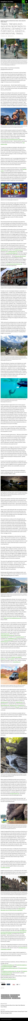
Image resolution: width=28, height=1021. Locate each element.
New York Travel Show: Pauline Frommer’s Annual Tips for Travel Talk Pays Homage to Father (14, 1011)
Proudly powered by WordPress (6, 1019)
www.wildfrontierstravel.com (7, 635)
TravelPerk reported (5, 867)
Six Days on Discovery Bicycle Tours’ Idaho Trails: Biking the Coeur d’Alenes (13, 1005)
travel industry (14, 996)
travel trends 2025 (16, 998)
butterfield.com (16, 661)
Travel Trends (4, 21)
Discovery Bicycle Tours (20, 256)
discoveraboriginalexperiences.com (14, 264)
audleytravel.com (19, 249)
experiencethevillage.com (11, 253)
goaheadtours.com (12, 638)
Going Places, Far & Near (7, 1)
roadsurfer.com (19, 702)
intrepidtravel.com (20, 636)
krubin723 (11, 35)
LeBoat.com (6, 618)
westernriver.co (4, 641)
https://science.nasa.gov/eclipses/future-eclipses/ (12, 139)
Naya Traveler (11, 658)
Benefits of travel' (5, 20)
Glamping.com (13, 705)
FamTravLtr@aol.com (6, 974)
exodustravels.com (13, 251)
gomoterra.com (4, 702)
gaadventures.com (5, 633)
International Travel (13, 20)
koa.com (17, 706)
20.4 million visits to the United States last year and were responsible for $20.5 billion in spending (14, 932)
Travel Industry (22, 20)
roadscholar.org (4, 636)
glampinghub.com (5, 705)
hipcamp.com (21, 705)
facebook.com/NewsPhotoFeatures (9, 979)
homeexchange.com (14, 793)
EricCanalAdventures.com (15, 618)
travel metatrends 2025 (6, 998)
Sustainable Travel (5, 996)
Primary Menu (26, 1)
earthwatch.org (4, 249)
